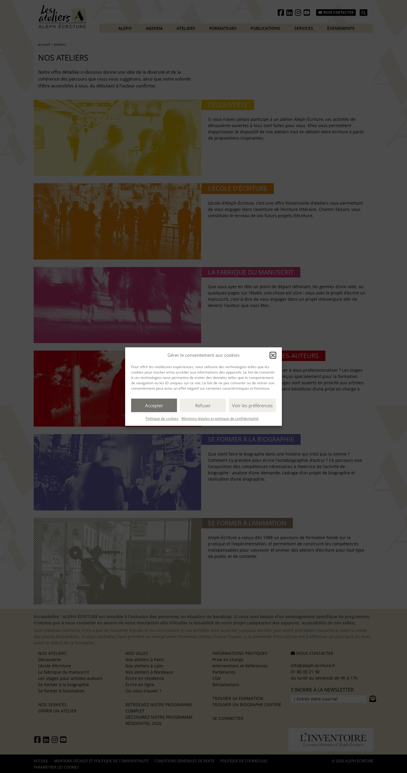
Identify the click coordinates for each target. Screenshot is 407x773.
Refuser (203, 405)
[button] (273, 355)
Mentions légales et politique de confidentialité (220, 418)
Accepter (154, 405)
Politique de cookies (162, 418)
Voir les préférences (252, 405)
